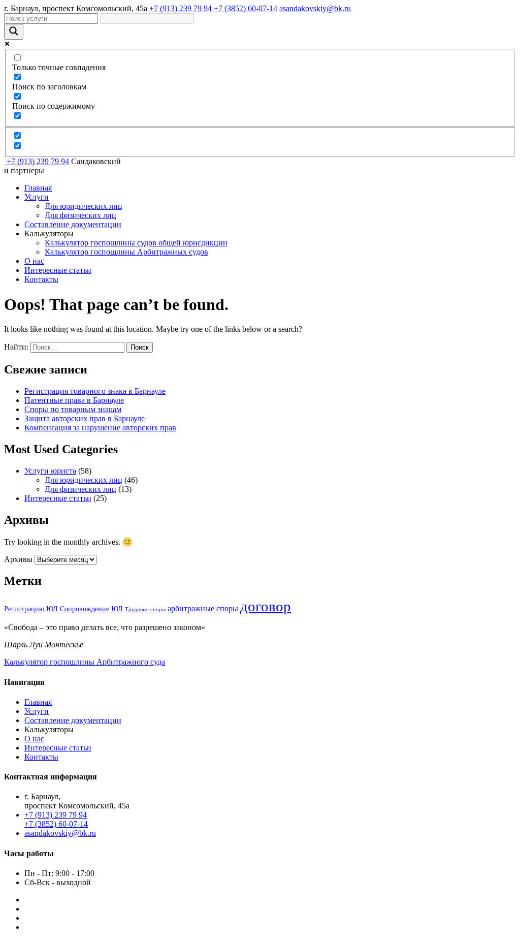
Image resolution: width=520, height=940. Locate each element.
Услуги (36, 197)
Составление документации (72, 224)
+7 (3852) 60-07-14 (245, 8)
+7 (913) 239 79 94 (180, 8)
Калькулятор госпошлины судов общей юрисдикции (136, 242)
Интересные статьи (57, 270)
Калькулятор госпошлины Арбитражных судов (126, 251)
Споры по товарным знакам (72, 409)
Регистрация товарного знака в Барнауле (95, 391)
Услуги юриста (50, 470)
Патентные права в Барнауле (74, 400)
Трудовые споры (145, 609)
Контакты (41, 279)
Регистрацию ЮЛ (31, 609)
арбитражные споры (203, 608)
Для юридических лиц (83, 206)
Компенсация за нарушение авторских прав (100, 427)
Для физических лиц (80, 215)
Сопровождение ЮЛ (91, 609)
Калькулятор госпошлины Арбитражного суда (84, 661)
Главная (38, 187)
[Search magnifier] (13, 32)
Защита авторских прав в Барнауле (84, 418)
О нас (34, 261)
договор (265, 606)
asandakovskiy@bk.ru (315, 8)
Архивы (18, 559)
